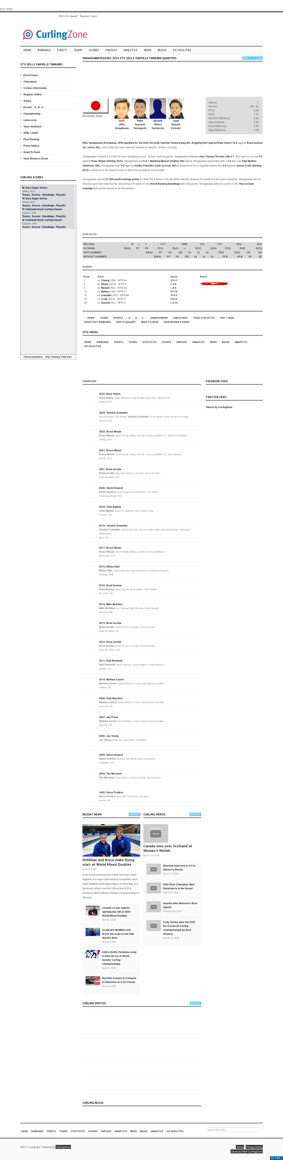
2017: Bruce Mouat (110, 547)
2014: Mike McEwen (110, 604)
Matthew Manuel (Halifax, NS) (167, 161)
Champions (30, 81)
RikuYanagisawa (122, 126)
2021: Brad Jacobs (110, 469)
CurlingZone (63, 1147)
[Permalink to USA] (93, 954)
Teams (78, 50)
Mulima (105, 291)
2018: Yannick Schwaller (113, 525)
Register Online (32, 94)
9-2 (260, 156)
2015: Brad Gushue (110, 585)
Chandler (106, 295)
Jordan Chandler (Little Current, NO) (155, 165)
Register (84, 16)
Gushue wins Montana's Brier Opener (180, 905)
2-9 (174, 284)
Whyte (105, 284)
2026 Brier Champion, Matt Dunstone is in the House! (179, 886)
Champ (105, 280)
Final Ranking (31, 139)
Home (27, 50)
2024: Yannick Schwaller (113, 412)
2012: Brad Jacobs (110, 642)
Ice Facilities (182, 50)
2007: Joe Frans (108, 717)
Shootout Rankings (97, 321)
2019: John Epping (110, 507)
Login (94, 16)
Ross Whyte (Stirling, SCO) (107, 161)
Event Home (30, 75)
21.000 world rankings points (122, 179)
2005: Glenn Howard (111, 755)
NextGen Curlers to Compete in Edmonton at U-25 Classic (119, 980)
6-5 (225, 165)
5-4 (145, 161)
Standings (48, 194)
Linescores (30, 120)
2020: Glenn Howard (111, 488)
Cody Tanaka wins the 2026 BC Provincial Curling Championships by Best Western (179, 928)
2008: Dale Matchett (111, 698)
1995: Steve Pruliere (111, 792)
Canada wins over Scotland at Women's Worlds (167, 848)
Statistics (149, 342)
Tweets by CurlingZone (219, 407)
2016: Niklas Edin (109, 566)
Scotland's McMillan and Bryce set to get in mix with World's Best (118, 934)
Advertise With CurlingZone (246, 1151)
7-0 (229, 161)
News (147, 50)
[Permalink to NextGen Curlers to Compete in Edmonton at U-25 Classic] (93, 980)
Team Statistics (32, 126)
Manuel (105, 288)
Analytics (130, 50)
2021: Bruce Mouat (110, 450)
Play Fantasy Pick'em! (58, 357)
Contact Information (35, 88)
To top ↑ (276, 1158)
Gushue (105, 302)
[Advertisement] (48, 291)
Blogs (162, 50)
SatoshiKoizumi (176, 126)
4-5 (174, 288)
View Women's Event (35, 158)
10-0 (234, 143)
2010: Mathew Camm (111, 679)
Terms (239, 1147)
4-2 (123, 165)
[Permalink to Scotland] (93, 931)
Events (62, 50)
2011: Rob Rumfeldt (110, 660)
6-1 (232, 156)
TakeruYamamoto (157, 126)
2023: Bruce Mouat (110, 431)
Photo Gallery (31, 145)
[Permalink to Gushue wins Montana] (153, 906)
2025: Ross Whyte (110, 394)
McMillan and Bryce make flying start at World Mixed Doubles (108, 862)
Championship (31, 113)
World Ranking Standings (165, 184)
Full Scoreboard (33, 357)
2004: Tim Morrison (110, 773)
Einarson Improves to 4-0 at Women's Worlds (179, 867)
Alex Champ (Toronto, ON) (214, 156)
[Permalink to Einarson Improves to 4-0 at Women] (153, 868)
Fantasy (111, 50)
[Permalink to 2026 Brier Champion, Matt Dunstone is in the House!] (153, 887)
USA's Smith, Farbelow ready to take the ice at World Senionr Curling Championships (119, 958)
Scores (94, 50)
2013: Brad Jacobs (110, 623)
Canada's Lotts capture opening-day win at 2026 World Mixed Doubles (116, 911)
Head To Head (31, 152)
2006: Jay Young (109, 736)
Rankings (44, 50)
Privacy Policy (254, 1147)
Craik (104, 299)
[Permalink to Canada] (93, 910)
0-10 (175, 302)
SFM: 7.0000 (30, 133)
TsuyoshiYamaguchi (139, 126)
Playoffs (61, 194)
